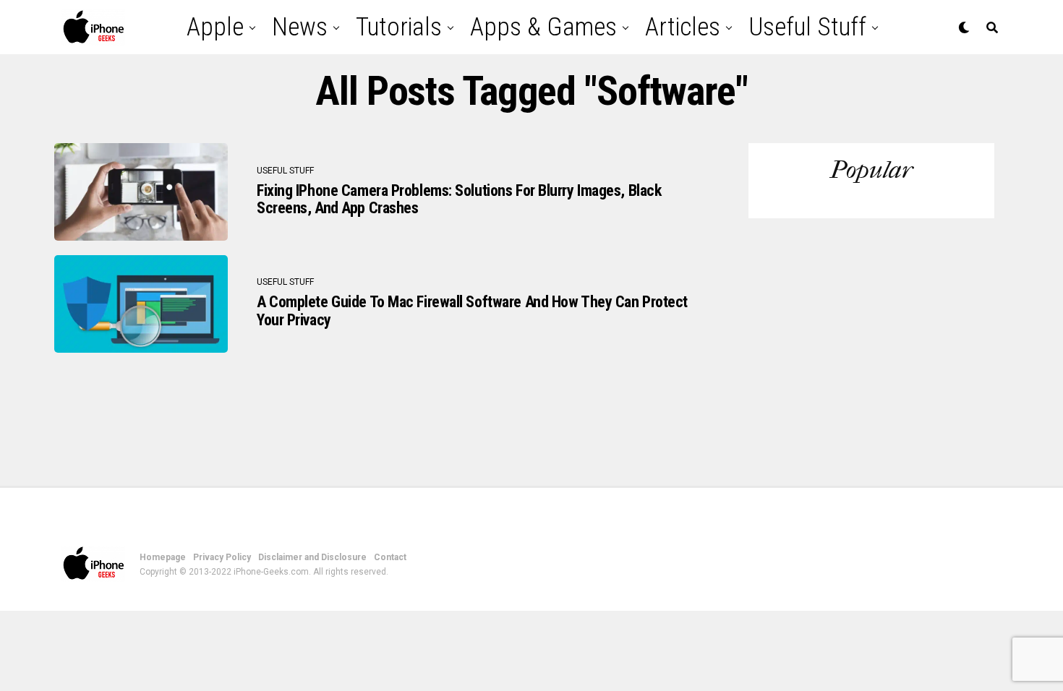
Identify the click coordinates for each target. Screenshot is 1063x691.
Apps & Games (543, 27)
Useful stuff (807, 27)
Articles (682, 27)
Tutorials (399, 27)
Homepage (163, 557)
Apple (215, 27)
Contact (390, 557)
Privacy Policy (222, 557)
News (300, 27)
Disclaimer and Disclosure (312, 557)
